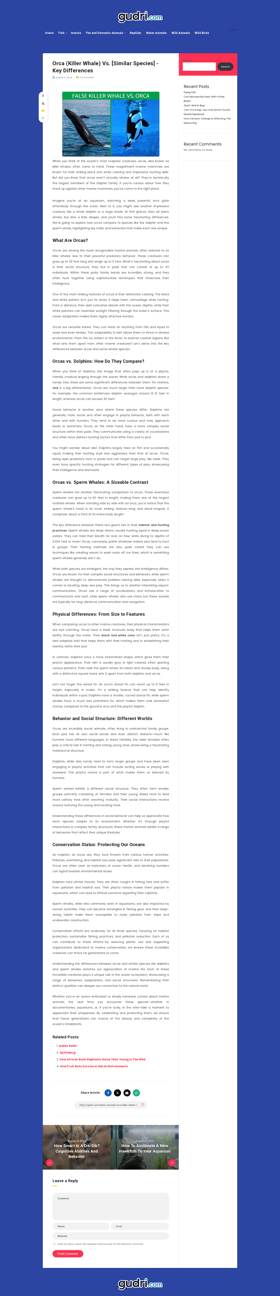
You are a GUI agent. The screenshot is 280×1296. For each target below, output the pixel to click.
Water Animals (156, 33)
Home (49, 33)
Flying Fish (190, 92)
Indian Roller (68, 1046)
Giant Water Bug (194, 105)
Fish (61, 33)
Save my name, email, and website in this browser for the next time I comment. (101, 1244)
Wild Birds (202, 33)
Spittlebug (68, 1053)
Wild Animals (181, 33)
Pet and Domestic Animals (104, 33)
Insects (76, 33)
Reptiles (135, 33)
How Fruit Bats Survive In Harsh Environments (94, 1066)
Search (187, 60)
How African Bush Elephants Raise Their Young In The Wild (103, 1059)
